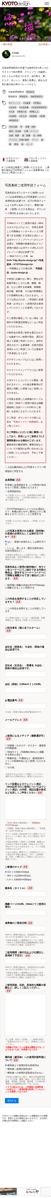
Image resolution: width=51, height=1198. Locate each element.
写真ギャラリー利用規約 (25, 422)
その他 (10, 767)
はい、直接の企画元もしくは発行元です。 (25, 543)
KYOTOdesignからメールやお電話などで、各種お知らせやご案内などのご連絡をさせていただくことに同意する (25, 511)
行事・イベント (31, 131)
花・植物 (37, 135)
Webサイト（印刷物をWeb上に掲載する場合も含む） (24, 753)
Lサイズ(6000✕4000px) (19, 879)
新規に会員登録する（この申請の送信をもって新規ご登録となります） (25, 486)
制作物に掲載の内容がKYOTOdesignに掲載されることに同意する (25, 586)
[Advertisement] (25, 1155)
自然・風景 (14, 135)
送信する (11, 1100)
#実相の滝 (21, 112)
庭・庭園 (26, 135)
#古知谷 (12, 107)
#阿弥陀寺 (13, 120)
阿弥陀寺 (30, 92)
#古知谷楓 (23, 107)
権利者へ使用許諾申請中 (19, 1069)
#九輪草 (26, 103)
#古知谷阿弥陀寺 (39, 107)
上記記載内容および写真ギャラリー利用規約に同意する (25, 469)
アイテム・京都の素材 (19, 140)
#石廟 (42, 116)
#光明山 (37, 103)
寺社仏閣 (13, 127)
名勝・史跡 (30, 127)
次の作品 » (44, 44)
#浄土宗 (22, 116)
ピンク (29, 144)
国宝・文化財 (15, 131)
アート (35, 140)
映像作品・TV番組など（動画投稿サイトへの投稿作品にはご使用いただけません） (25, 761)
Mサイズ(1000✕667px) (19, 875)
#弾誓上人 (34, 112)
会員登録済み (14, 491)
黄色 (16, 144)
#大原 (11, 112)
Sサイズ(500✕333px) (18, 872)
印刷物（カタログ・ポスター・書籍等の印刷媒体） (25, 746)
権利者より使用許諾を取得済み (23, 1065)
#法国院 (12, 116)
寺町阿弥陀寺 (36, 96)
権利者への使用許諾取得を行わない (25, 1073)
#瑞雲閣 (33, 116)
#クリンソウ (14, 103)
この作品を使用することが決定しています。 (25, 609)
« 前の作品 (6, 44)
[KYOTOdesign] (16, 4)
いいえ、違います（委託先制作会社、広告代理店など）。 (25, 549)
